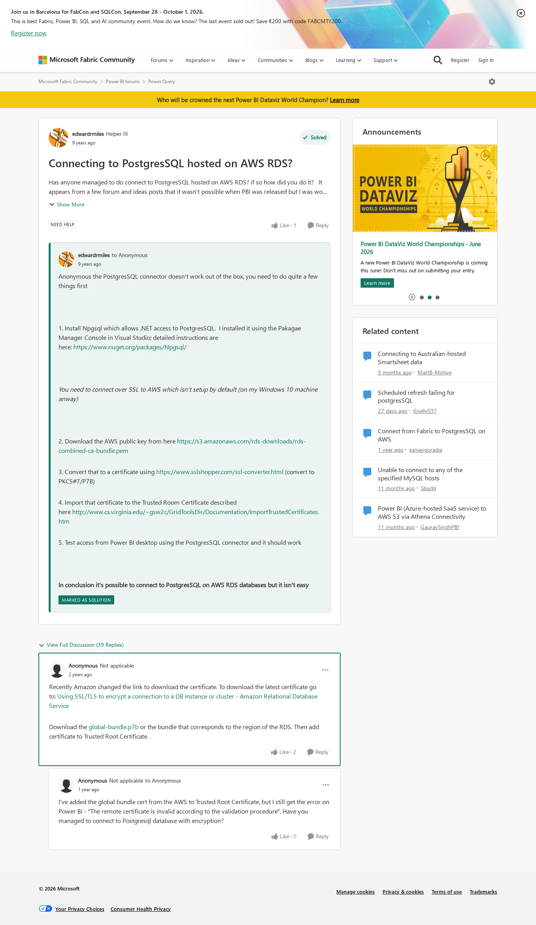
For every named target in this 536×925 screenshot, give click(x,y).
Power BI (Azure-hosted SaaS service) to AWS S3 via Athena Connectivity (432, 512)
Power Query (161, 81)
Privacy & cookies (403, 891)
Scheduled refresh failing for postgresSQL (416, 397)
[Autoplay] (412, 297)
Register (460, 60)
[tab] (421, 297)
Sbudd (428, 488)
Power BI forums (123, 81)
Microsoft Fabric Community (67, 81)
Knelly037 (425, 410)
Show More (70, 204)
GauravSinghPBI (440, 527)
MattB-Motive (434, 372)
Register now (29, 33)
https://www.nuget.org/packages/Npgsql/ (129, 347)
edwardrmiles (88, 133)
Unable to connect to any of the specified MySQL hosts (420, 474)
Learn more (344, 100)
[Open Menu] (492, 81)
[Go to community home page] (86, 60)
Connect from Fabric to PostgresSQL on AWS (431, 435)
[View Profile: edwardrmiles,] (66, 259)
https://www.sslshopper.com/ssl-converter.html (219, 471)
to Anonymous (130, 255)
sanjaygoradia (425, 449)
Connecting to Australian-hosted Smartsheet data (422, 358)
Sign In (486, 60)
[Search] (438, 60)
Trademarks (483, 891)
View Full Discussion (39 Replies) (85, 644)
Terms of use (447, 891)
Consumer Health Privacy (141, 908)
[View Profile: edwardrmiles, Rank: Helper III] (58, 138)
